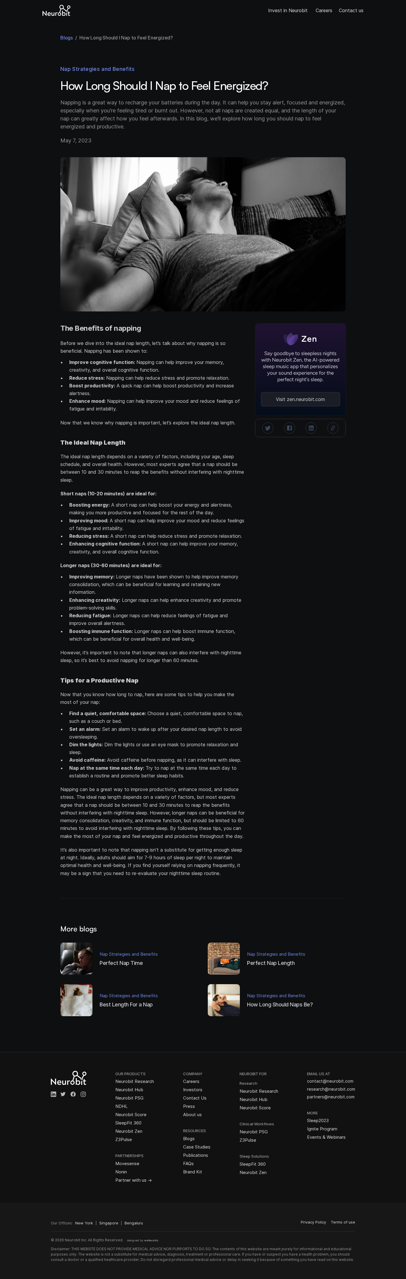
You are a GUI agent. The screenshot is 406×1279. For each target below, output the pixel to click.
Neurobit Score (131, 1114)
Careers (324, 10)
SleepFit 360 (128, 1123)
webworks (151, 1240)
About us (192, 1114)
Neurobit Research (134, 1081)
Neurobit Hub (129, 1089)
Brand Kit (192, 1172)
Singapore (108, 1223)
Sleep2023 (318, 1120)
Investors (192, 1089)
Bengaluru (134, 1223)
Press (189, 1106)
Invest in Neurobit (288, 10)
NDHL (121, 1106)
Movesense (127, 1163)
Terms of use (343, 1222)
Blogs (189, 1138)
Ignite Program (322, 1129)
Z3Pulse (123, 1139)
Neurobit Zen (128, 1131)
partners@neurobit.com (331, 1096)
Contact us (351, 10)
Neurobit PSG (129, 1098)
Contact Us (195, 1098)
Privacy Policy (313, 1222)
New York (84, 1223)
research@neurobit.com (331, 1089)
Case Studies (196, 1147)
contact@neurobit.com (330, 1081)
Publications (195, 1155)
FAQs (188, 1163)
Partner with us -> (133, 1180)
